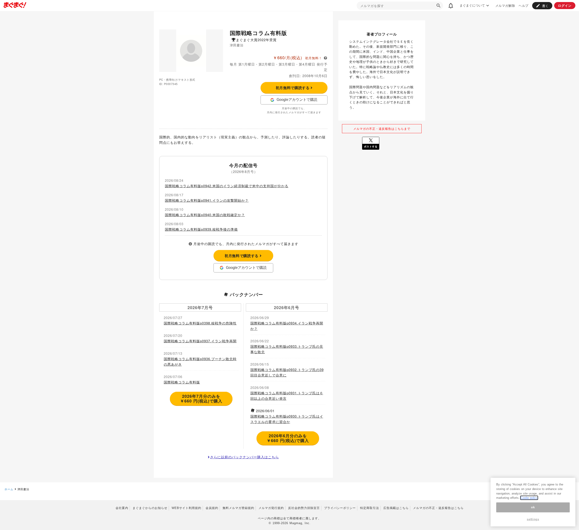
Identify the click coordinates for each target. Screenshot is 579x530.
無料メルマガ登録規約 (238, 508)
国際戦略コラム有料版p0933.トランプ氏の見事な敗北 (286, 349)
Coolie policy (529, 497)
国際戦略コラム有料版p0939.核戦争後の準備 (201, 229)
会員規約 (212, 508)
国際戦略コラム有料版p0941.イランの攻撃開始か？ (207, 200)
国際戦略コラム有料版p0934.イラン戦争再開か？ (286, 326)
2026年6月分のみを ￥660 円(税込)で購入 (288, 438)
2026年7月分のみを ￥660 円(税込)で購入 (201, 398)
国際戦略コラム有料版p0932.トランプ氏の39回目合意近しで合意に (287, 372)
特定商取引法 (369, 508)
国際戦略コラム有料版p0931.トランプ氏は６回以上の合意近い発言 (286, 395)
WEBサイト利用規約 (186, 508)
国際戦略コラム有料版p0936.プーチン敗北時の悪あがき (200, 361)
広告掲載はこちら (396, 508)
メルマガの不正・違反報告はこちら (438, 508)
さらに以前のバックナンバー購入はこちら (244, 456)
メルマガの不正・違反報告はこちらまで (381, 128)
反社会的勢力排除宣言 (304, 508)
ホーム (9, 489)
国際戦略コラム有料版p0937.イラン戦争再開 (200, 340)
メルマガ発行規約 (271, 508)
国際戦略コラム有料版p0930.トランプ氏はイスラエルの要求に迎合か (286, 419)
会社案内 (122, 508)
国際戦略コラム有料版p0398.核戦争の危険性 (200, 323)
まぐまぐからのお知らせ (150, 508)
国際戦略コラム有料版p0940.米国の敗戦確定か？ (205, 214)
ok (533, 507)
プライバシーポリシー (340, 508)
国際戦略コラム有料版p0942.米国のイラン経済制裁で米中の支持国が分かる (226, 185)
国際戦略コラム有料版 (182, 382)
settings (533, 519)
